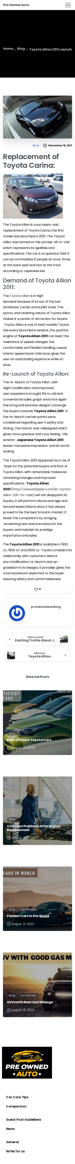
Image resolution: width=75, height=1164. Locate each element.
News (10, 1129)
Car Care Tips (17, 1097)
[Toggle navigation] (68, 5)
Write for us (15, 1151)
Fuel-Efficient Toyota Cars (29, 740)
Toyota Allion (20, 295)
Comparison (16, 1106)
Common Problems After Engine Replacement (33, 828)
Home (8, 49)
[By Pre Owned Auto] (9, 697)
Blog (21, 49)
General (12, 1142)
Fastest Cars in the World (28, 916)
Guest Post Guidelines (23, 1119)
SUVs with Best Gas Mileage (30, 1002)
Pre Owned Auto (16, 5)
